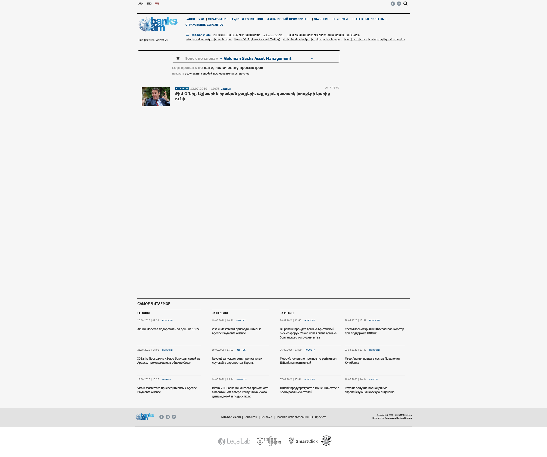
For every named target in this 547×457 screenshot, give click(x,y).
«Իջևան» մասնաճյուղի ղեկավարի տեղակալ (312, 39)
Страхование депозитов (204, 24)
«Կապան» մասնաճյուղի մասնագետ (236, 34)
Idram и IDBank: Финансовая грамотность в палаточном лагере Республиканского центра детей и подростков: (240, 392)
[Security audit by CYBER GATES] (269, 441)
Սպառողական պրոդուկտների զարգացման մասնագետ (323, 34)
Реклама (267, 417)
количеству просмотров (239, 67)
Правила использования (292, 417)
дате (208, 67)
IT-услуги (340, 19)
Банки (190, 19)
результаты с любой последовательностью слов (217, 73)
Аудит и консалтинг (248, 19)
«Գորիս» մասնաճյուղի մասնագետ (209, 39)
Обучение (321, 19)
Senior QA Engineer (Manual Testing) (257, 39)
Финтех (166, 379)
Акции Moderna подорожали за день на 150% (168, 329)
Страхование (218, 19)
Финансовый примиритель (288, 19)
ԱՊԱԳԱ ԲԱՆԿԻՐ (273, 34)
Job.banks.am (200, 35)
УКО (201, 19)
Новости (167, 320)
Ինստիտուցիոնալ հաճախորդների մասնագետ (374, 39)
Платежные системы (368, 19)
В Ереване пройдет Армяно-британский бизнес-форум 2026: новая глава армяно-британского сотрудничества (308, 333)
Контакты (251, 417)
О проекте (319, 417)
